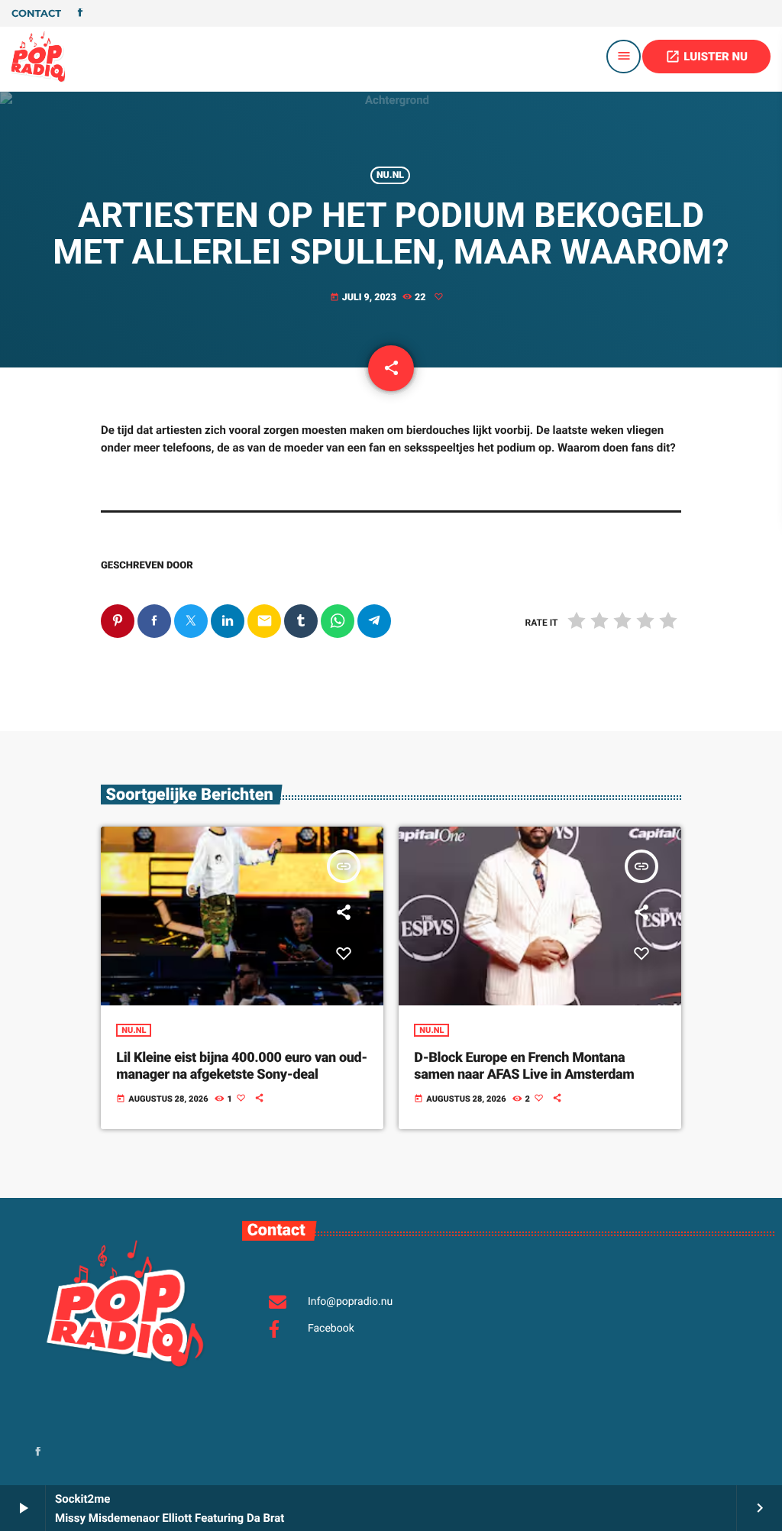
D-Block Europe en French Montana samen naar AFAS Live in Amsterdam (524, 1066)
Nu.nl (390, 175)
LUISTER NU (706, 56)
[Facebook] (80, 13)
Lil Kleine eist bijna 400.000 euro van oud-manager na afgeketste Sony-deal (241, 1066)
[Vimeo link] (38, 56)
